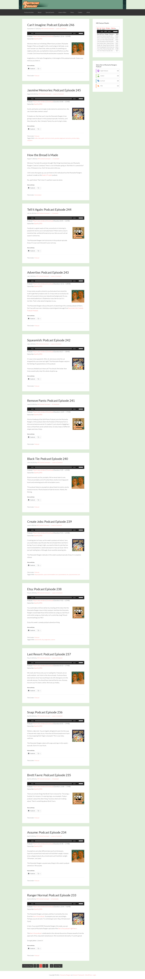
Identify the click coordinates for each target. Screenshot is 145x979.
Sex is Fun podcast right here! (67, 928)
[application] (55, 33)
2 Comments (54, 899)
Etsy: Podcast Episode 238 (44, 589)
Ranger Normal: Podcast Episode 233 (51, 895)
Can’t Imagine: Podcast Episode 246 (50, 25)
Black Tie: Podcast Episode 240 (47, 459)
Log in (94, 975)
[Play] (29, 33)
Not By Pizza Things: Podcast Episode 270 (110, 28)
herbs (53, 138)
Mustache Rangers (65, 975)
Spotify (36, 39)
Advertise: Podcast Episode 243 (48, 272)
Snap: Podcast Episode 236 (45, 712)
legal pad (62, 138)
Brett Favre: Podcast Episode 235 (49, 775)
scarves (53, 639)
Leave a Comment (61, 28)
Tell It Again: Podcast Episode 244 (49, 209)
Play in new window (39, 36)
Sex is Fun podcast (38, 916)
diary (39, 138)
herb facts (48, 138)
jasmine (57, 138)
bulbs (36, 138)
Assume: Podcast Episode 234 (46, 832)
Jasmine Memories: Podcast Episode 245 (54, 90)
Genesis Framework (78, 975)
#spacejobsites (39, 574)
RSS (41, 39)
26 (51, 966)
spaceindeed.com (63, 574)
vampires (29, 140)
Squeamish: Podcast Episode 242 (48, 340)
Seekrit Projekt (47, 175)
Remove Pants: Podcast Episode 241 (51, 400)
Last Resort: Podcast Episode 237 (49, 654)
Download (49, 36)
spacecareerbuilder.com (51, 574)
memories (68, 138)
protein (74, 138)
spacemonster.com (74, 574)
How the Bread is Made (42, 155)
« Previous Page (27, 966)
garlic (43, 138)
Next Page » (58, 966)
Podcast (36, 75)
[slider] (81, 33)
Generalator (38, 195)
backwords (38, 639)
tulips (77, 138)
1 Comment (55, 158)
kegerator (47, 639)
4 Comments (55, 404)
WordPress (88, 975)
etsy (43, 639)
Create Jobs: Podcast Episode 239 (49, 521)
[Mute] (77, 33)
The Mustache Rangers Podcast (72, 4)
